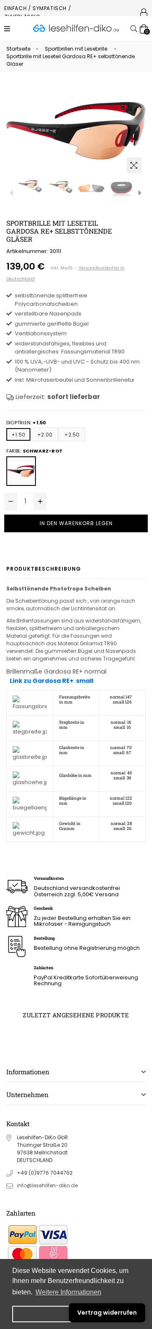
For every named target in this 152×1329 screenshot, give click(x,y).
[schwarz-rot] (21, 471)
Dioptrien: (26, 422)
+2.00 (44, 434)
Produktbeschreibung (43, 568)
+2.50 (71, 434)
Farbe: (34, 450)
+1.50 (18, 434)
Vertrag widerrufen (107, 1312)
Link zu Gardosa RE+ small (51, 681)
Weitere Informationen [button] (68, 1292)
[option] (30, 186)
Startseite (18, 48)
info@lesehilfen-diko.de (47, 1185)
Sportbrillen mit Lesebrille (76, 48)
